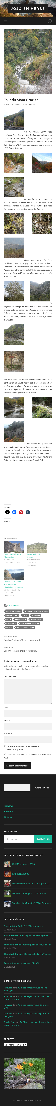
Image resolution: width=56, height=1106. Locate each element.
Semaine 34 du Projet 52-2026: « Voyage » (23, 926)
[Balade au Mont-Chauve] (37, 547)
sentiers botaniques (30, 623)
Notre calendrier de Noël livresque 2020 (30, 883)
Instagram (8, 805)
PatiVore (8, 987)
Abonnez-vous (42, 787)
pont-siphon (21, 619)
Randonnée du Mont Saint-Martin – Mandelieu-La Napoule (13, 584)
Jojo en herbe (28, 8)
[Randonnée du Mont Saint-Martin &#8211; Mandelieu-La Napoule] (14, 574)
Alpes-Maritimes (13, 611)
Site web (8, 733)
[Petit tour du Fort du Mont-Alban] (14, 547)
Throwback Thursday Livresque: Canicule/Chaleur (27, 944)
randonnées (36, 619)
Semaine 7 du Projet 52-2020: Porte (29, 893)
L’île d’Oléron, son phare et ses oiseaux (21, 649)
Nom (6, 707)
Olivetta (36, 615)
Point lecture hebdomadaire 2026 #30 (21, 963)
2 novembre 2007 (12, 105)
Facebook (8, 811)
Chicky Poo (9, 1022)
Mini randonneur (15, 605)
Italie (25, 615)
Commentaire (10, 676)
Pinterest (8, 817)
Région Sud (11, 623)
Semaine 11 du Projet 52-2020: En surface (31, 903)
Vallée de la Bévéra (25, 628)
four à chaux (12, 615)
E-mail (7, 720)
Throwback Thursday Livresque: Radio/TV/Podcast (27, 954)
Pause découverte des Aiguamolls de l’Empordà (26, 935)
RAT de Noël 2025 (20, 873)
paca (8, 619)
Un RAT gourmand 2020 (23, 864)
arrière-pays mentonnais (36, 611)
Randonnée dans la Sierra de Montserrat (22, 638)
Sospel (9, 628)
